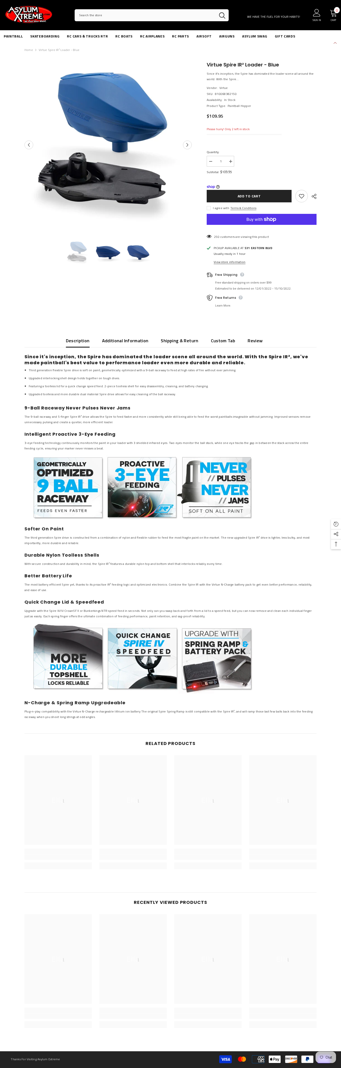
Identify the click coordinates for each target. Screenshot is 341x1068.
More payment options (262, 227)
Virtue (223, 87)
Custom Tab (223, 340)
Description (78, 340)
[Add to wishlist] (301, 196)
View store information (229, 262)
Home (28, 49)
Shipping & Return (179, 340)
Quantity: (213, 152)
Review (255, 340)
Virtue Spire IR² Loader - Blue (243, 64)
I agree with (221, 208)
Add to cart (249, 196)
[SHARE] (312, 196)
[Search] (152, 15)
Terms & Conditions (243, 208)
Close (335, 42)
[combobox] (145, 15)
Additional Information (125, 340)
